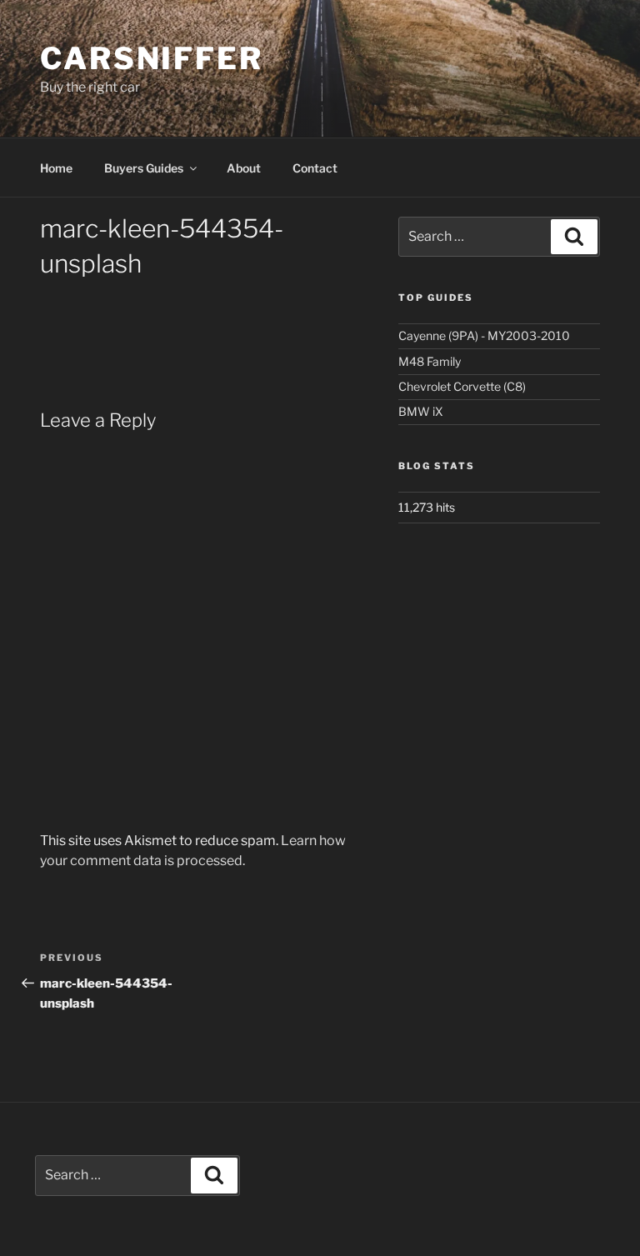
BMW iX (420, 411)
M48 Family (429, 361)
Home (56, 168)
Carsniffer (151, 58)
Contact (315, 168)
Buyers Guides (143, 168)
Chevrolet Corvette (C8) (462, 386)
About (244, 168)
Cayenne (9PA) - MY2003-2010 (484, 335)
